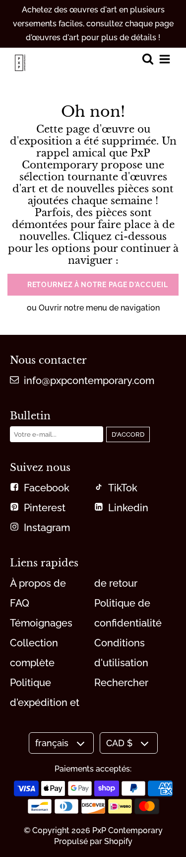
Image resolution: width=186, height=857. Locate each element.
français (51, 743)
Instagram (47, 528)
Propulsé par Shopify (93, 841)
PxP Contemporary (127, 830)
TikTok (122, 488)
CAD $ (119, 743)
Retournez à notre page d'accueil (97, 285)
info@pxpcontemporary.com (89, 381)
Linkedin (128, 508)
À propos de (38, 583)
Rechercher (121, 683)
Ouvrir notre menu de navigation (99, 307)
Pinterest (44, 508)
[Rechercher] (147, 60)
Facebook (46, 488)
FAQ (19, 603)
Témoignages (41, 623)
